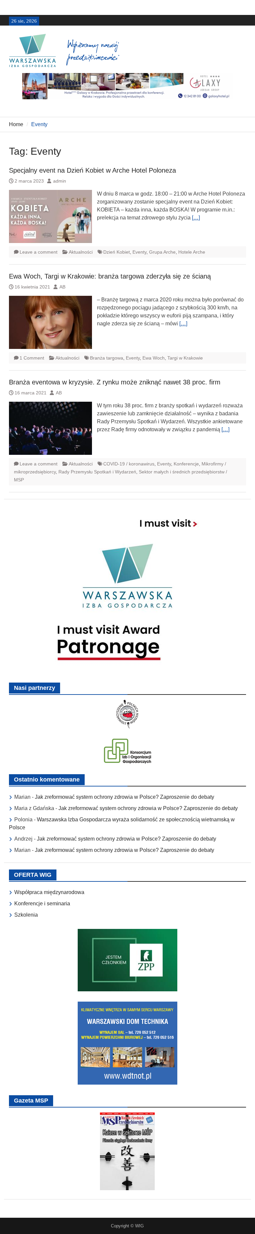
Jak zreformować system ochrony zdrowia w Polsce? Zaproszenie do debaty (124, 797)
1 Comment (32, 358)
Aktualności (81, 252)
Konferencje (186, 463)
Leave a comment (38, 252)
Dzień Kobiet (116, 252)
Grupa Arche (162, 252)
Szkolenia (26, 915)
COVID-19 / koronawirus (128, 463)
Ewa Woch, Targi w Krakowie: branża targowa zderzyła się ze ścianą (110, 276)
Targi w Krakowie (185, 358)
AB (62, 286)
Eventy (139, 252)
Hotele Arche (191, 252)
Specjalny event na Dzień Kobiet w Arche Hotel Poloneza (92, 170)
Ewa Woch (153, 358)
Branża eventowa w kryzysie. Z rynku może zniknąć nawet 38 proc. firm (114, 382)
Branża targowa (106, 358)
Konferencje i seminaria (42, 903)
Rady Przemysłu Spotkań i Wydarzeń (97, 471)
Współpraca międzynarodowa (49, 892)
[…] (196, 217)
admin (59, 181)
